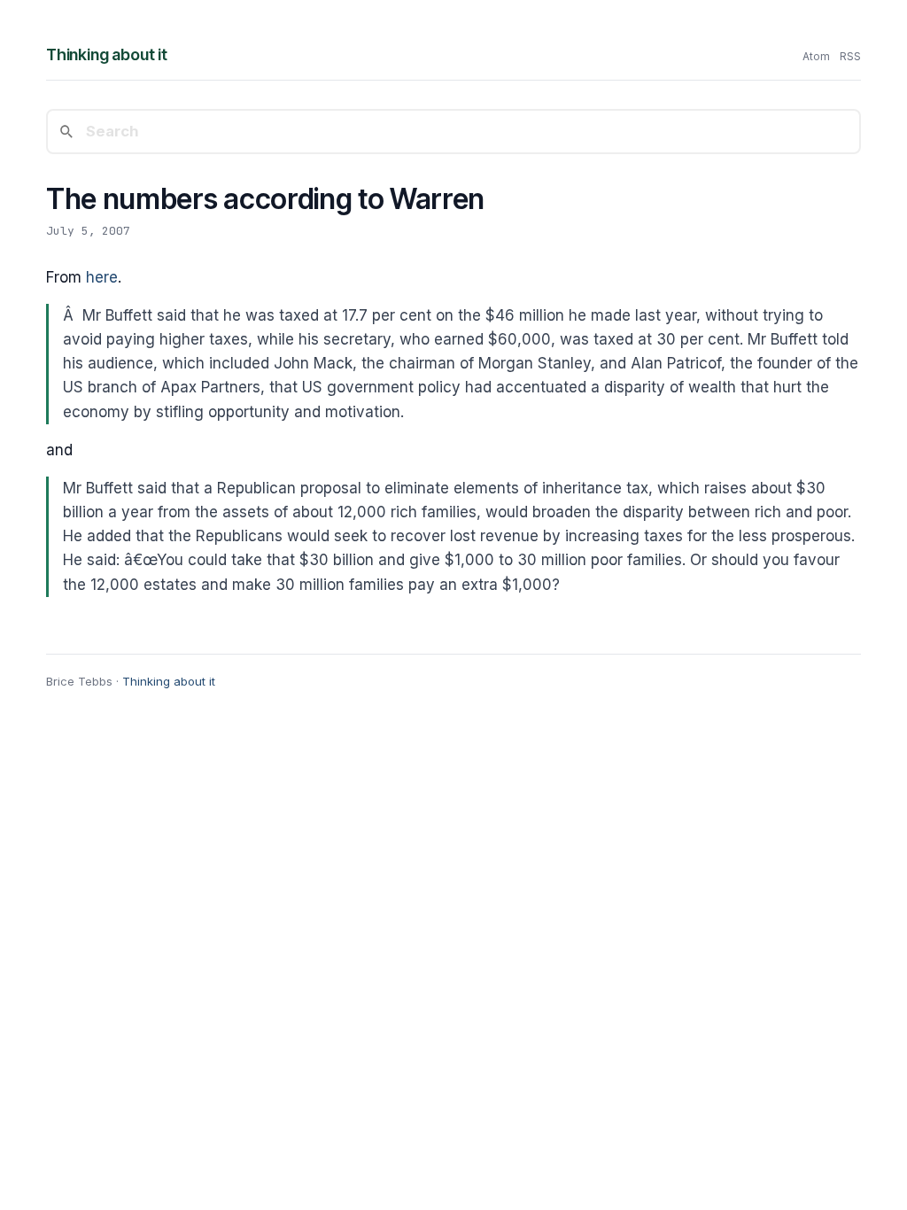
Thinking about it (106, 54)
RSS (850, 56)
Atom (816, 56)
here (102, 277)
